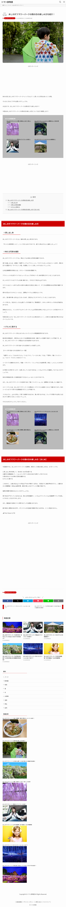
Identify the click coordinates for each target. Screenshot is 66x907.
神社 (6, 704)
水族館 (6, 696)
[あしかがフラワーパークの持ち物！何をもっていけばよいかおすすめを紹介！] (33, 875)
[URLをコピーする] (58, 600)
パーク (6, 677)
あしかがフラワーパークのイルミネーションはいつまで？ (46, 412)
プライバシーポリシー (28, 902)
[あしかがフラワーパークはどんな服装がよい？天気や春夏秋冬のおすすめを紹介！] (47, 130)
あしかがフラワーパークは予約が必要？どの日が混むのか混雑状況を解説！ (19, 761)
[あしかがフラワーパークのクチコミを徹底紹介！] (47, 147)
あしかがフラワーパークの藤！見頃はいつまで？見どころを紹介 (19, 121)
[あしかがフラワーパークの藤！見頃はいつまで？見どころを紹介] (19, 130)
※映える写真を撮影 (16, 205)
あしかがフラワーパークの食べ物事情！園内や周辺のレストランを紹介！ (19, 430)
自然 (6, 708)
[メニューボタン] (64, 2)
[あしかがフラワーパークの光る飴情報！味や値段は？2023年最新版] (33, 835)
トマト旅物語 (7, 2)
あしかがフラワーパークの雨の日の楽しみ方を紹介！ (14, 740)
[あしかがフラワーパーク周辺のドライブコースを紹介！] (19, 147)
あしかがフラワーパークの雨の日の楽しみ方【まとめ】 (24, 209)
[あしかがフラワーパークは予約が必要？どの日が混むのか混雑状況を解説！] (33, 771)
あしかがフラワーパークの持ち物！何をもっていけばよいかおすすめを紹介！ (19, 865)
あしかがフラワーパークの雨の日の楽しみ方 (21, 200)
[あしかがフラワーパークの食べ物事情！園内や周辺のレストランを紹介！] (19, 439)
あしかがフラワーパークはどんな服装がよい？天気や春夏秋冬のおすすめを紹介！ (47, 121)
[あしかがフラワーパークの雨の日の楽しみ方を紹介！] (33, 751)
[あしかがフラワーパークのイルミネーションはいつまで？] (47, 420)
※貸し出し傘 (14, 202)
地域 (6, 685)
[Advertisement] (33, 78)
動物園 (6, 681)
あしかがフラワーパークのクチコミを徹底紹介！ (45, 139)
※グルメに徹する (15, 207)
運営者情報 (19, 902)
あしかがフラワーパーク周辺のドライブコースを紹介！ (19, 139)
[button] (7, 600)
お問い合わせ (38, 902)
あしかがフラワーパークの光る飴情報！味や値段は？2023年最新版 (17, 824)
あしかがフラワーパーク (10, 18)
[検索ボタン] (60, 2)
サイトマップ (46, 902)
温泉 (6, 700)
